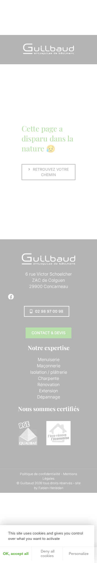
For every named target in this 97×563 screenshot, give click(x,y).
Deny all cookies (47, 553)
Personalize (79, 553)
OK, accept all (16, 553)
